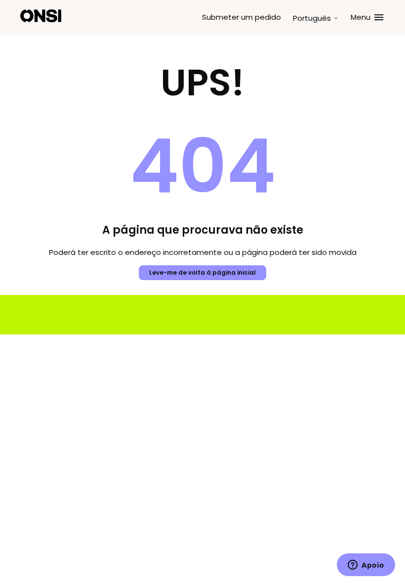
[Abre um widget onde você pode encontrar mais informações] (366, 565)
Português (313, 18)
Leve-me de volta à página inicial (202, 272)
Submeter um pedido (241, 17)
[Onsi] (40, 17)
